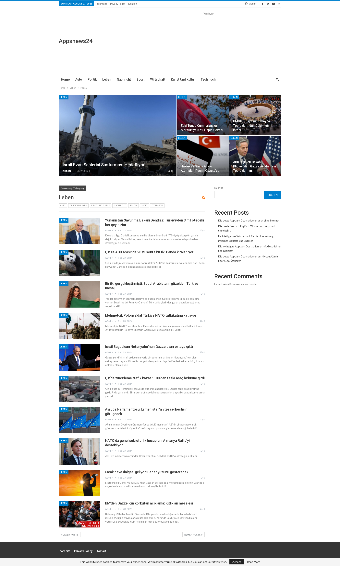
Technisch (208, 79)
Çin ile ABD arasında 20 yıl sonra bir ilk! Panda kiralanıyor (149, 252)
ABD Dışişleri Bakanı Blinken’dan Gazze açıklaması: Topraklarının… (255, 166)
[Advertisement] (208, 43)
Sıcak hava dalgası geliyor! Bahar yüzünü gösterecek (146, 472)
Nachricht (124, 79)
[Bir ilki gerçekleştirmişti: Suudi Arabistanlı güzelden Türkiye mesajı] (79, 294)
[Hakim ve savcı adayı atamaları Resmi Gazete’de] (202, 155)
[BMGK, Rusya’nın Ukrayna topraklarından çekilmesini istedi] (255, 115)
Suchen (219, 187)
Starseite (102, 3)
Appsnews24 (76, 41)
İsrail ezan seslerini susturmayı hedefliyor (104, 164)
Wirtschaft (157, 79)
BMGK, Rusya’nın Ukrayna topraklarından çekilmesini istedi (252, 125)
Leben (106, 79)
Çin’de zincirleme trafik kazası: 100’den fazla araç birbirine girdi (155, 378)
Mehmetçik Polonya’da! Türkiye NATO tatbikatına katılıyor (150, 315)
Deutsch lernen (78, 205)
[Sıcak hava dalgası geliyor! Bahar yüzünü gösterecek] (79, 483)
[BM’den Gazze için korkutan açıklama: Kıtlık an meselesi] (79, 514)
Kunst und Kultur (183, 79)
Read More (253, 561)
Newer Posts (192, 534)
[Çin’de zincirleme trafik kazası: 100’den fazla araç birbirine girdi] (79, 389)
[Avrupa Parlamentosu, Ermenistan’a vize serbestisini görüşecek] (79, 420)
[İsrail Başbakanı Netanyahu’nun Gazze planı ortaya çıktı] (79, 357)
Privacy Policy (117, 3)
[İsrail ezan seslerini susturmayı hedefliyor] (117, 135)
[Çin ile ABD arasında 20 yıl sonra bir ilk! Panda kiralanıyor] (79, 263)
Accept (236, 561)
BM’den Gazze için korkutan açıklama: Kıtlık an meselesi (149, 503)
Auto (78, 79)
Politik (92, 79)
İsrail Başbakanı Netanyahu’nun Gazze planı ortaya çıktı (149, 347)
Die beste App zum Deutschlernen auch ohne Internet (248, 220)
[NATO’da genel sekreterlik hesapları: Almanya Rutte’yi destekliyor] (79, 451)
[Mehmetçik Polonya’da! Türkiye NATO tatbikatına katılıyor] (79, 326)
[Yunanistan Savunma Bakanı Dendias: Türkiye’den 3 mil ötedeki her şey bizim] (79, 231)
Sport (140, 79)
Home (65, 79)
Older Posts (70, 534)
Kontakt (132, 3)
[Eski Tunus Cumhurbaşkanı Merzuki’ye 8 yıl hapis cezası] (202, 115)
